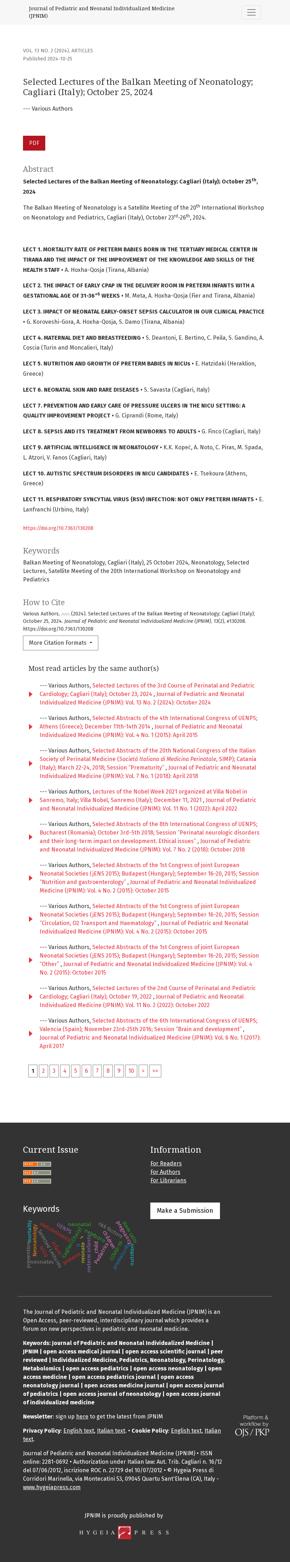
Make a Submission (185, 1211)
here (82, 1416)
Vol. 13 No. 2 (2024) (46, 51)
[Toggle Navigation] (251, 12)
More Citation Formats (58, 642)
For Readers (166, 1163)
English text (78, 1430)
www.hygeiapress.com (52, 1487)
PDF (34, 143)
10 (131, 1070)
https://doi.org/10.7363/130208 (58, 528)
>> (155, 1070)
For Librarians (168, 1180)
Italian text (111, 1430)
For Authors (165, 1172)
